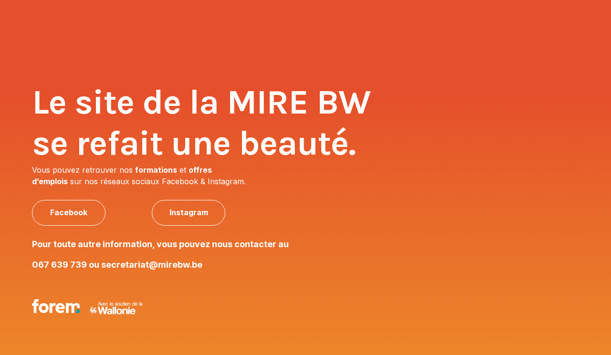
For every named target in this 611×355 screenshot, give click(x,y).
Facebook (68, 212)
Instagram (188, 212)
